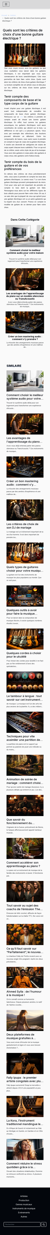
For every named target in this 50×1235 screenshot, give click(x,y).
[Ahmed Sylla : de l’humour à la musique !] (25, 977)
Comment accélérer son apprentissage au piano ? (23, 864)
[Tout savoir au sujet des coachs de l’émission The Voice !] (25, 891)
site (21, 117)
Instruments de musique (23, 1208)
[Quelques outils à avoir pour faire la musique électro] (25, 596)
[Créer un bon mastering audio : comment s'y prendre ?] (25, 322)
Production (24, 1200)
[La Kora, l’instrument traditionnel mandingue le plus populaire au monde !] (25, 1106)
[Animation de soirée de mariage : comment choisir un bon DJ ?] (25, 765)
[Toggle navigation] (6, 4)
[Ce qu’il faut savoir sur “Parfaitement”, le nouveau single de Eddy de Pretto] (25, 934)
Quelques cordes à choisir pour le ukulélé (24, 654)
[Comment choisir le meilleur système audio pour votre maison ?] (25, 236)
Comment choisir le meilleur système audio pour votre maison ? (25, 253)
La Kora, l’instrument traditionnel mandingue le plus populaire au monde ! (24, 1124)
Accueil (4, 15)
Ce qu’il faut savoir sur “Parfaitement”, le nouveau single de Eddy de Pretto (24, 952)
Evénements (24, 1212)
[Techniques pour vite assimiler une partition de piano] (25, 722)
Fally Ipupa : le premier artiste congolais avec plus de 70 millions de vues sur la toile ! (24, 1083)
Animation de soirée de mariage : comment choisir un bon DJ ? (24, 783)
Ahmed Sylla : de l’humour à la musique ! (24, 993)
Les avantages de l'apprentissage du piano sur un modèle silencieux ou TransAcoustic (25, 296)
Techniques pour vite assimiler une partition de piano (23, 740)
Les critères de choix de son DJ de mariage (22, 525)
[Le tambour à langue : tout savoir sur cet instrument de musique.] (25, 682)
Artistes (24, 1196)
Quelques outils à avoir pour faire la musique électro (22, 613)
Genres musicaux (24, 1204)
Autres (13, 15)
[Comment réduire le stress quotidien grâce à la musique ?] (25, 1149)
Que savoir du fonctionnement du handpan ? (19, 823)
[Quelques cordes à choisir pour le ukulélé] (25, 639)
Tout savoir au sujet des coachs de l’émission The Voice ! (23, 909)
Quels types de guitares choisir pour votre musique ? (24, 570)
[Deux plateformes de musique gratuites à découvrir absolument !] (25, 1020)
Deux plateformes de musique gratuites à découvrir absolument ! (22, 1038)
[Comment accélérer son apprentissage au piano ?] (25, 848)
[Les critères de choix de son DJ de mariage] (25, 510)
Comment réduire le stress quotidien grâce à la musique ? (24, 1167)
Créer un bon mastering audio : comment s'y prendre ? (25, 338)
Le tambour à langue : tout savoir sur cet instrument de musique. (24, 699)
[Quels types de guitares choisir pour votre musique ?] (25, 553)
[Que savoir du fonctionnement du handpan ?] (25, 805)
